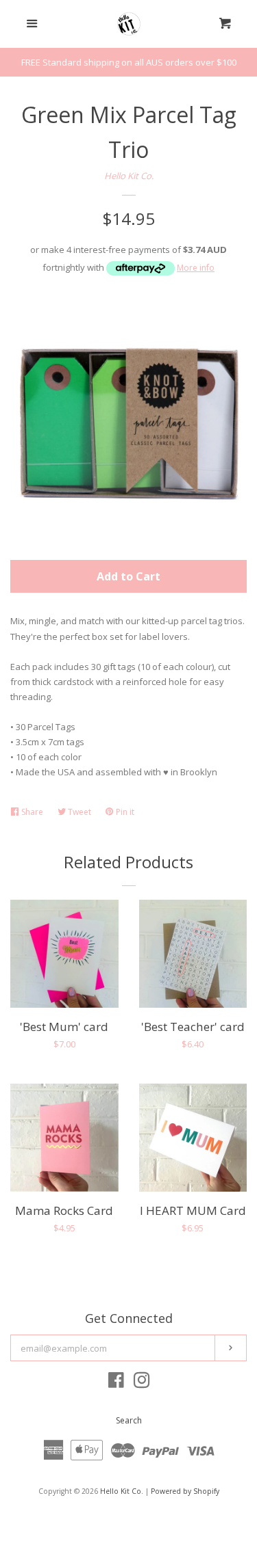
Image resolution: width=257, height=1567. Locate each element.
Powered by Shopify (185, 1491)
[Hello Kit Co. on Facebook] (116, 1383)
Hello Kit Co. (129, 176)
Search (129, 1420)
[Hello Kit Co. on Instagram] (142, 1383)
